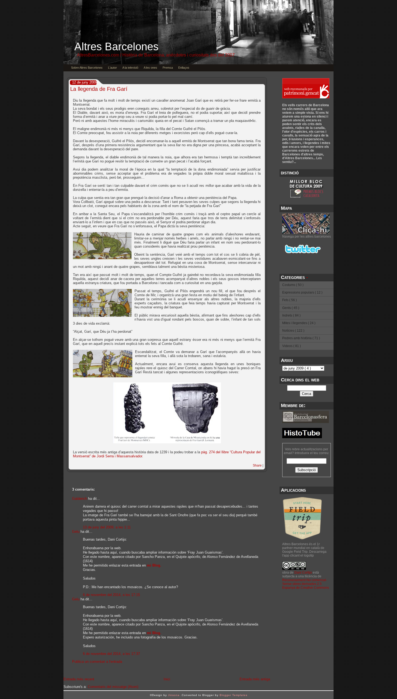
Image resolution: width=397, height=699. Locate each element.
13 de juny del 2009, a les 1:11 (107, 527)
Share (257, 465)
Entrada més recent (78, 679)
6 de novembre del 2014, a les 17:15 (111, 595)
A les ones (150, 67)
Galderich (79, 499)
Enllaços (183, 67)
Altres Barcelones (116, 46)
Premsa (168, 67)
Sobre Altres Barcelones (87, 67)
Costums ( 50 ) (293, 285)
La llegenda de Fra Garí (98, 89)
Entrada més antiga (255, 679)
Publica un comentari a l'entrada (97, 662)
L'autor (112, 67)
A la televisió (130, 67)
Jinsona (174, 695)
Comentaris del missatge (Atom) (113, 687)
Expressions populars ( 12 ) (302, 292)
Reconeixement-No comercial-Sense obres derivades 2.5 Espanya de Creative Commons (305, 584)
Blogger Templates (233, 695)
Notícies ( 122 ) (293, 330)
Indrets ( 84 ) (291, 315)
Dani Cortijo (303, 572)
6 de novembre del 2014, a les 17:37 (111, 654)
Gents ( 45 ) (290, 308)
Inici (167, 679)
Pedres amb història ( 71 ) (301, 338)
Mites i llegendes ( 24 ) (298, 323)
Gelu (75, 532)
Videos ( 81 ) (291, 346)
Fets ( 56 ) (289, 300)
